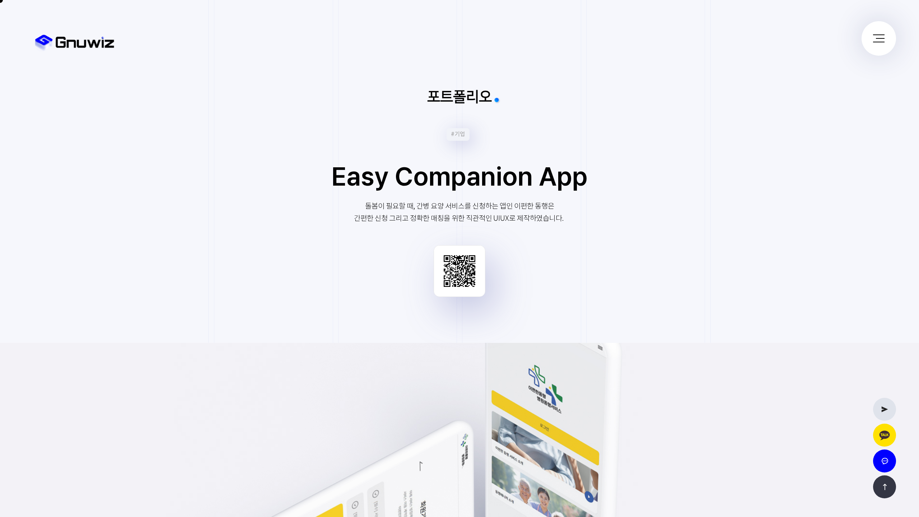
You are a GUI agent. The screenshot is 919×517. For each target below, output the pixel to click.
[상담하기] (884, 435)
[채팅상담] (884, 461)
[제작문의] (884, 409)
